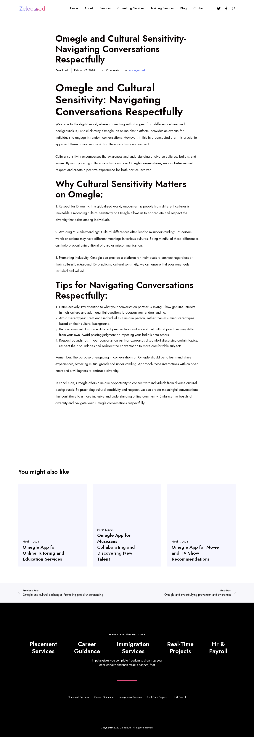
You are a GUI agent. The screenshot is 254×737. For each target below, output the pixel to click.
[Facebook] (226, 8)
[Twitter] (218, 8)
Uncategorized (136, 70)
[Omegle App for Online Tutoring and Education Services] (52, 525)
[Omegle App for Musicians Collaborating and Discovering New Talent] (127, 525)
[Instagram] (233, 8)
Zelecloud (125, 727)
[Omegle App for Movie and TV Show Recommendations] (201, 525)
